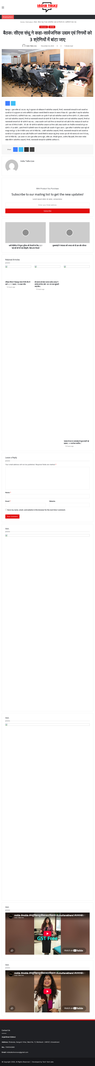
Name (8, 492)
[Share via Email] (26, 149)
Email (8, 501)
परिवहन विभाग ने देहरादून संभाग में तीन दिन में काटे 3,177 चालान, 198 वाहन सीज (17, 283)
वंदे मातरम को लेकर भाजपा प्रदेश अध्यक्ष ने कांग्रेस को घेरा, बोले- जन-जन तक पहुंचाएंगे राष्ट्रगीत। (47, 284)
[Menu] (3, 8)
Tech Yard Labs (48, 1062)
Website (52, 501)
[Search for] (92, 8)
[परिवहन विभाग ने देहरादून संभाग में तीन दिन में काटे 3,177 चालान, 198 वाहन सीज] (18, 272)
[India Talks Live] (48, 7)
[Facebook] (7, 103)
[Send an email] (37, 46)
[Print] (32, 149)
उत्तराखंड (52, 27)
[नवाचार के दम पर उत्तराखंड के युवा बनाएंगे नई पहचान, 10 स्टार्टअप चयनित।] (77, 352)
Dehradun (29, 22)
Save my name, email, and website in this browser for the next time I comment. (36, 510)
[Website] (22, 165)
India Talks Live (31, 46)
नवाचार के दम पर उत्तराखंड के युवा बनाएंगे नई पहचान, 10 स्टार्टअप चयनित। (76, 442)
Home (22, 22)
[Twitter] (13, 103)
